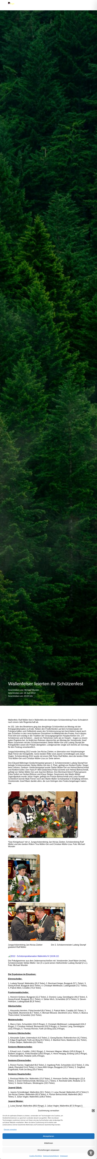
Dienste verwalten (10, 1129)
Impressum (64, 1156)
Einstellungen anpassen (48, 1150)
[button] (93, 1110)
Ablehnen (48, 1143)
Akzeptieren (48, 1136)
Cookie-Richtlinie (35, 1156)
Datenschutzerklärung (51, 1156)
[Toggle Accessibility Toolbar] (90, 1152)
